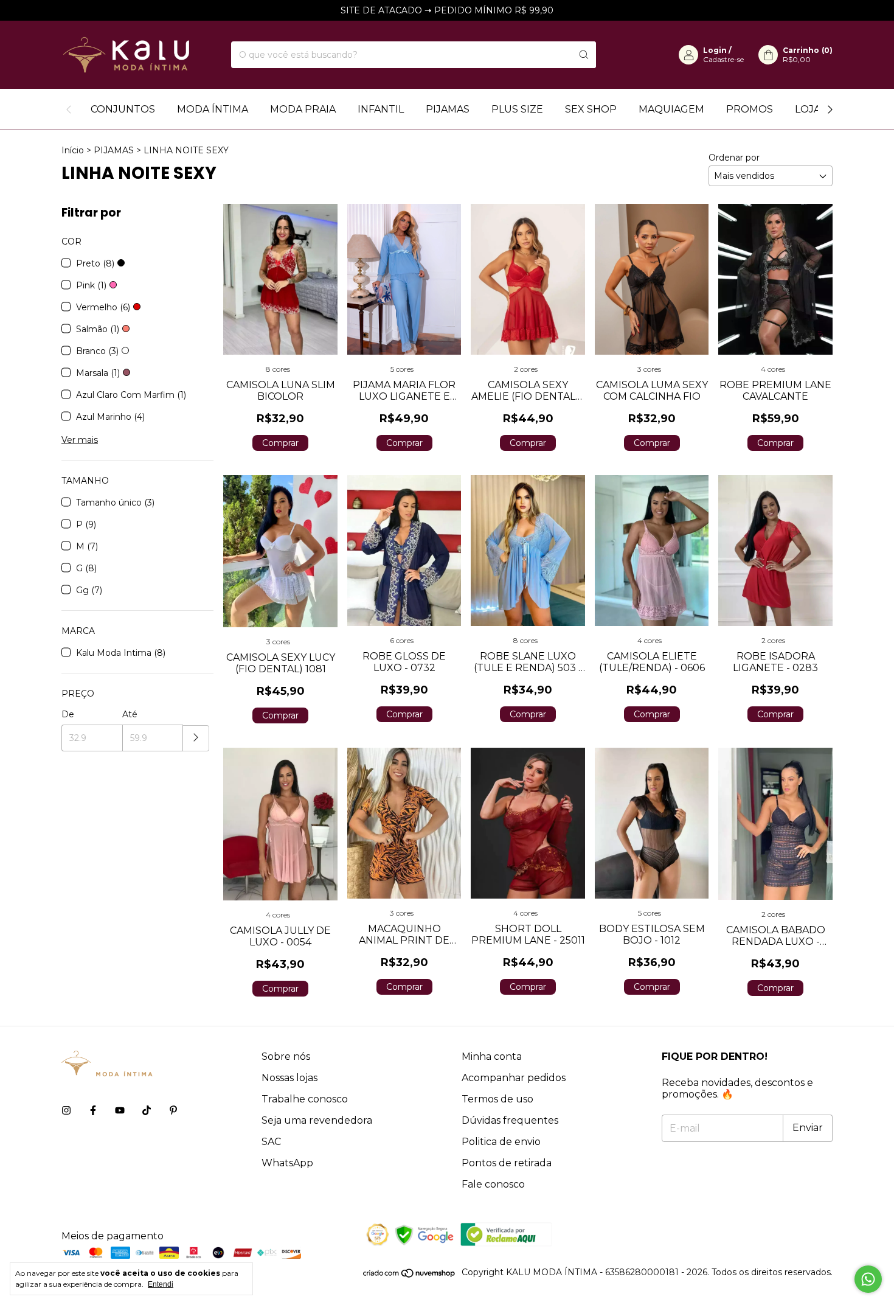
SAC (271, 1141)
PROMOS (749, 109)
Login (715, 50)
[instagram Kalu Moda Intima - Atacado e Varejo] (66, 1110)
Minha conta (492, 1056)
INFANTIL (381, 109)
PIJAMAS (448, 109)
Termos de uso (497, 1099)
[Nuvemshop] (409, 1275)
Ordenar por (734, 157)
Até (129, 714)
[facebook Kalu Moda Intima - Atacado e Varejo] (93, 1110)
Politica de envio (501, 1141)
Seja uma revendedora (317, 1120)
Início (72, 150)
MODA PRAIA (303, 109)
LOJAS (810, 109)
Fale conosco (493, 1184)
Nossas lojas (289, 1078)
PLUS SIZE (517, 109)
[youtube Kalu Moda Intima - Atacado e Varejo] (120, 1110)
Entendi (160, 1284)
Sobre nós (286, 1056)
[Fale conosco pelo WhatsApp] (868, 1279)
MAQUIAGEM (671, 109)
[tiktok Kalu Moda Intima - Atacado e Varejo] (146, 1110)
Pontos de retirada (507, 1163)
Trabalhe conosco (305, 1099)
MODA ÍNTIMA (212, 109)
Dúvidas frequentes (510, 1120)
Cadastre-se (723, 59)
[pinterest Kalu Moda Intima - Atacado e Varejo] (173, 1110)
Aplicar (196, 738)
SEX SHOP (591, 109)
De (67, 714)
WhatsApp (287, 1163)
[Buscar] (584, 54)
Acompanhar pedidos (514, 1078)
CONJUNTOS (123, 109)
